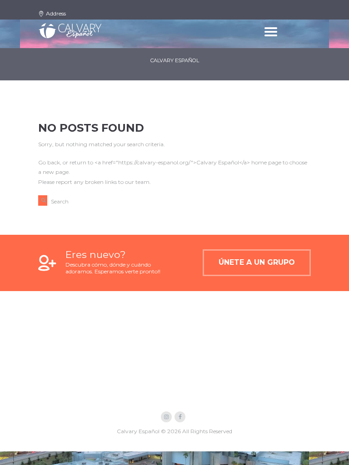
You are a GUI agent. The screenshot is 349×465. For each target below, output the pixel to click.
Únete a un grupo (257, 262)
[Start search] (42, 200)
